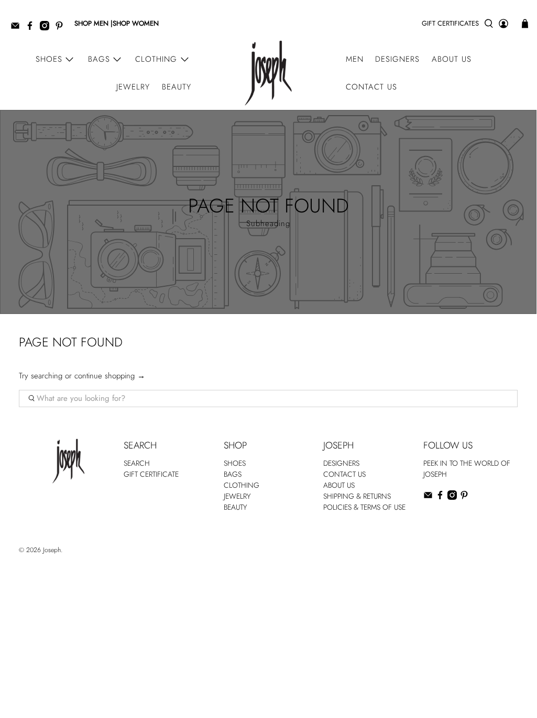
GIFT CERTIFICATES (450, 23)
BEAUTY (235, 507)
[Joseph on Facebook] (32, 28)
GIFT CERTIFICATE (151, 474)
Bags (99, 59)
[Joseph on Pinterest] (61, 28)
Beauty (176, 87)
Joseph (52, 550)
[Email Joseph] (17, 28)
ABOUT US (339, 485)
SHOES (235, 463)
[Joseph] (268, 73)
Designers (397, 59)
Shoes (49, 59)
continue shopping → (109, 376)
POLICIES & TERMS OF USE (364, 507)
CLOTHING (241, 485)
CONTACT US (344, 474)
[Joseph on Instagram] (47, 28)
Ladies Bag (439, 518)
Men (355, 59)
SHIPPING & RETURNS (357, 496)
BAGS (233, 474)
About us (452, 59)
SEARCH (137, 463)
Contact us (371, 87)
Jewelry (133, 87)
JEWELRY (237, 496)
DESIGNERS (341, 463)
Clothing (156, 59)
